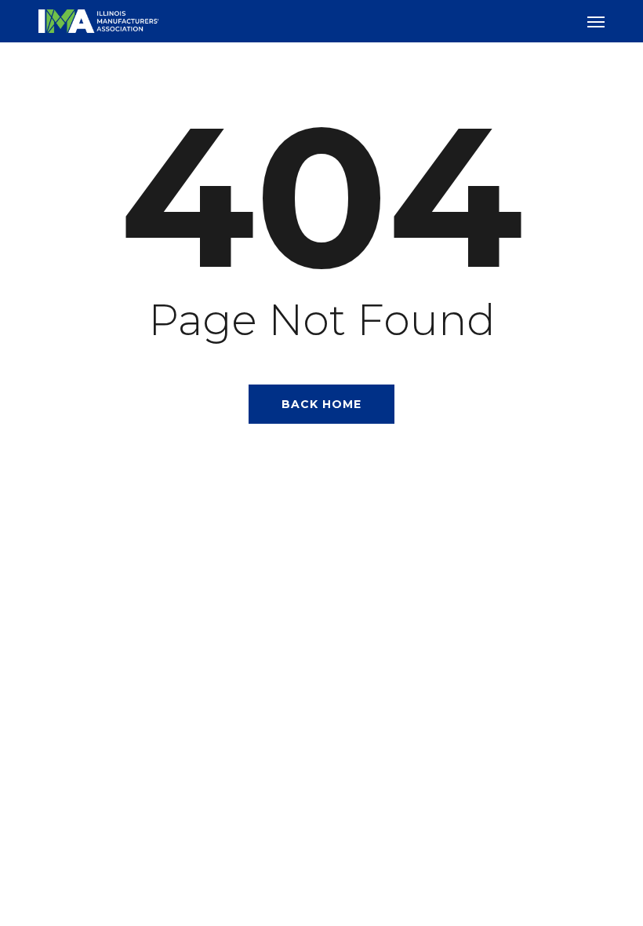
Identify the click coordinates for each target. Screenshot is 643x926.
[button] (596, 21)
